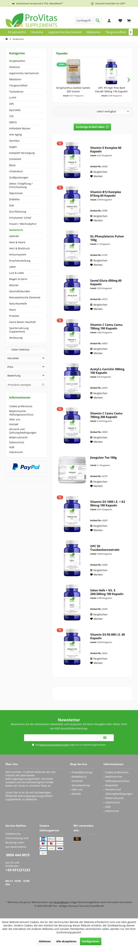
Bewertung (13, 375)
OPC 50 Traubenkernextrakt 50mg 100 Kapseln (104, 548)
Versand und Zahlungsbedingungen (22, 430)
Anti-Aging (15, 134)
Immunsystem (17, 254)
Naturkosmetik (18, 303)
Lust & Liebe (16, 273)
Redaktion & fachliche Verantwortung (81, 781)
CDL (11, 116)
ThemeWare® (96, 905)
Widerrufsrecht (18, 437)
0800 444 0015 (18, 855)
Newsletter (111, 785)
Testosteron (16, 91)
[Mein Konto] (109, 20)
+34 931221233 (18, 870)
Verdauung (15, 337)
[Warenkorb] (129, 20)
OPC (11, 104)
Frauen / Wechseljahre (22, 224)
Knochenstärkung (19, 260)
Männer (14, 285)
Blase (12, 165)
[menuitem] (129, 20)
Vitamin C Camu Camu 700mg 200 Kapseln (106, 415)
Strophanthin (17, 61)
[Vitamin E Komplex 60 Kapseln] (72, 159)
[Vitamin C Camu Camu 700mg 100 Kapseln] (72, 336)
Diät (11, 205)
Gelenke (14, 236)
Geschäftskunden (19, 291)
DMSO (13, 122)
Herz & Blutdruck (19, 248)
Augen (13, 146)
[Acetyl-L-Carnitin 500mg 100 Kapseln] (72, 381)
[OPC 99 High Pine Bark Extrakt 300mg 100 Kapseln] (111, 71)
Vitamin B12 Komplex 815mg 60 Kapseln (105, 193)
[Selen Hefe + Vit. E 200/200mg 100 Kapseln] (72, 602)
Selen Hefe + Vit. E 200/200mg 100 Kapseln (106, 592)
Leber (12, 266)
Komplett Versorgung (22, 153)
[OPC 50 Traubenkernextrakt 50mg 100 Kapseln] (72, 558)
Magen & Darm (18, 279)
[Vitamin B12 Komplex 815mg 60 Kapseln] (72, 204)
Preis (10, 367)
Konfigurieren (90, 941)
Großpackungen (18, 177)
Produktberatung (82, 772)
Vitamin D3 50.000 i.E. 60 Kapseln (107, 636)
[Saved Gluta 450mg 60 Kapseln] (72, 292)
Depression (16, 193)
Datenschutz (16, 442)
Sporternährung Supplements (19, 329)
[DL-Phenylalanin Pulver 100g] (72, 248)
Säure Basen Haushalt (22, 322)
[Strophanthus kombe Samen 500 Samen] (73, 71)
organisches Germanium (24, 73)
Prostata (14, 316)
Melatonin (15, 79)
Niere (12, 309)
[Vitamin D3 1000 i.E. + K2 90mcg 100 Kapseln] (72, 513)
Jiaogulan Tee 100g (103, 458)
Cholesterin (16, 171)
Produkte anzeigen (19, 384)
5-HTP (12, 97)
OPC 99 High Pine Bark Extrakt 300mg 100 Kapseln (111, 89)
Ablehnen (45, 941)
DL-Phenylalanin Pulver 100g (107, 238)
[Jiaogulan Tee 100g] (72, 469)
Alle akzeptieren (66, 941)
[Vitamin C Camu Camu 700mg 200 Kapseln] (72, 425)
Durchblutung (17, 211)
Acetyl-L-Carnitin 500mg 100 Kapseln (107, 371)
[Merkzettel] (120, 20)
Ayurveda (14, 110)
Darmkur (14, 140)
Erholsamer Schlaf (20, 217)
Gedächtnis (16, 230)
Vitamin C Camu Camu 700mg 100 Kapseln (106, 326)
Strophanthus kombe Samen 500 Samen (73, 89)
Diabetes (14, 199)
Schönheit (15, 159)
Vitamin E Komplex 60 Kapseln (105, 149)
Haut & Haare (17, 242)
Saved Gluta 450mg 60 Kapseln (105, 282)
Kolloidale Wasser (20, 128)
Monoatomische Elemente (24, 297)
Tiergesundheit (18, 85)
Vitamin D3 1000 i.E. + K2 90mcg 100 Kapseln (107, 503)
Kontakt (13, 424)
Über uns (14, 419)
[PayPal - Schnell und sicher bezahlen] (26, 466)
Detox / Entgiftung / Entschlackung (21, 185)
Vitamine (14, 67)
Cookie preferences (20, 406)
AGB (11, 447)
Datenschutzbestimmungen (54, 744)
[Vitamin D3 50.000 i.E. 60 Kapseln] (72, 646)
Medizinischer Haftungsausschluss (21, 412)
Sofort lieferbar (20, 349)
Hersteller (13, 358)
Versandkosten (61, 902)
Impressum (16, 452)
